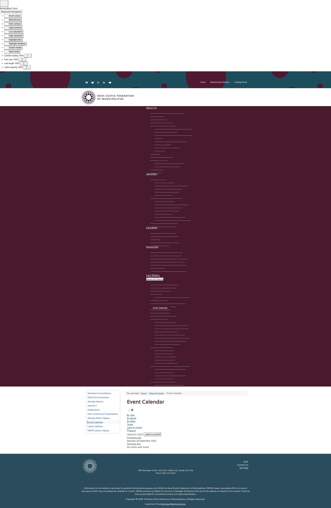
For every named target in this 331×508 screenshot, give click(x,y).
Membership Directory (220, 82)
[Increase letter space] (29, 67)
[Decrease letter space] (25, 67)
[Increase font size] (24, 60)
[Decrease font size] (20, 60)
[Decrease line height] (22, 63)
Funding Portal (240, 82)
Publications (94, 409)
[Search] (131, 430)
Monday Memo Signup (99, 418)
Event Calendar (95, 422)
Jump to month (134, 427)
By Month (131, 418)
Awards (91, 405)
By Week (131, 421)
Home (202, 82)
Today (130, 424)
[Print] (132, 410)
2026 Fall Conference (98, 397)
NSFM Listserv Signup (98, 430)
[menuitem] (151, 107)
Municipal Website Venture (172, 504)
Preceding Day (134, 437)
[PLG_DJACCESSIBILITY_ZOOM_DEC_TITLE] (26, 56)
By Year (130, 415)
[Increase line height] (25, 63)
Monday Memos (95, 401)
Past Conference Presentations (103, 414)
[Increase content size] (29, 56)
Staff (245, 461)
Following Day (134, 444)
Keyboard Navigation (11, 11)
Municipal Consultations (99, 393)
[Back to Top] (326, 503)
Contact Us (242, 465)
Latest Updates (95, 426)
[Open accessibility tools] (4, 3)
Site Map (244, 468)
